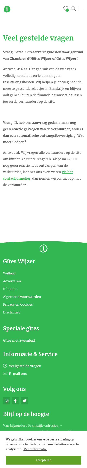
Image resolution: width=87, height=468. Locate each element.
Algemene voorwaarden (22, 296)
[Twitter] (24, 400)
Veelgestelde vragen (24, 366)
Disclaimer (11, 312)
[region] (43, 449)
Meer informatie (35, 449)
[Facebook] (15, 400)
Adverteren (12, 281)
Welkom (9, 273)
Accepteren (43, 460)
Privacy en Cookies (18, 304)
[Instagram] (6, 400)
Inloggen (10, 289)
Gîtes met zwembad (19, 340)
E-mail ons (17, 374)
